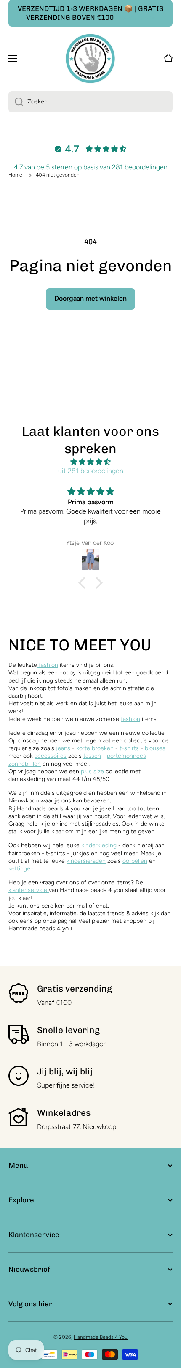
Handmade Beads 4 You (101, 1337)
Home (15, 175)
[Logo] (90, 58)
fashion (47, 665)
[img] (90, 462)
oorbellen (134, 861)
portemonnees (126, 755)
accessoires (51, 755)
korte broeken (95, 748)
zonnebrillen (24, 763)
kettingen (21, 868)
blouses (155, 748)
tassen (92, 755)
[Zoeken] (15, 101)
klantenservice (27, 890)
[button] (84, 583)
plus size (92, 771)
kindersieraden (86, 861)
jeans (63, 748)
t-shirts (129, 748)
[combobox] (90, 101)
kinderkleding (99, 845)
